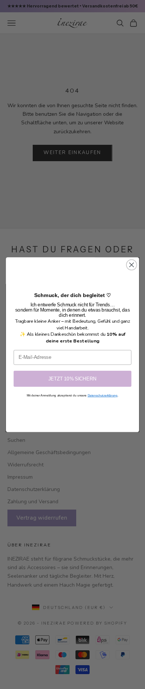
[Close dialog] (131, 264)
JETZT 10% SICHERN (72, 378)
